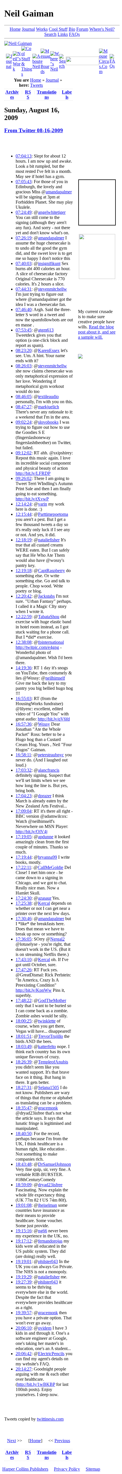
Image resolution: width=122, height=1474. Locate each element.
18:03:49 (23, 1046)
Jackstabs (46, 596)
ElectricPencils (51, 1353)
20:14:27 (23, 1369)
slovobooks (48, 422)
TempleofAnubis (53, 1061)
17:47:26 (23, 969)
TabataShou (48, 616)
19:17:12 (23, 1241)
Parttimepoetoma (53, 514)
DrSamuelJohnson (54, 1164)
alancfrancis (48, 770)
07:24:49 (23, 212)
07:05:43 (23, 181)
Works (42, 29)
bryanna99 (47, 857)
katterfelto (47, 1046)
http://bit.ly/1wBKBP (36, 1384)
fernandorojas (50, 1241)
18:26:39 (23, 1061)
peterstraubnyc (51, 754)
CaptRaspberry (51, 570)
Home (15, 29)
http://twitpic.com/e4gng (37, 647)
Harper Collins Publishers (25, 1469)
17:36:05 (23, 939)
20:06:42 (23, 1353)
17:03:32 (23, 770)
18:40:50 (23, 1133)
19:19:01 (23, 1261)
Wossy (44, 724)
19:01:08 (23, 1205)
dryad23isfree (50, 1184)
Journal (28, 29)
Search (50, 34)
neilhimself (55, 678)
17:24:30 (23, 898)
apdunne (45, 836)
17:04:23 (23, 795)
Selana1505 (48, 1087)
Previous (62, 1440)
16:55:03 (23, 698)
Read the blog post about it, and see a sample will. (96, 331)
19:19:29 (23, 1276)
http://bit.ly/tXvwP (32, 498)
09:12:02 (23, 452)
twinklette (47, 1020)
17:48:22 (23, 1000)
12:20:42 (23, 596)
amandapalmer (59, 191)
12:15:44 (23, 514)
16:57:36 (23, 724)
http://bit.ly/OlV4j (31, 831)
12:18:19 (23, 539)
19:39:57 (23, 1312)
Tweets (36, 85)
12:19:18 (23, 570)
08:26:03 (23, 365)
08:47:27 (23, 406)
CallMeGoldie (50, 867)
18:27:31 (23, 1087)
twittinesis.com (50, 1419)
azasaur (44, 898)
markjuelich (48, 406)
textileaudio (48, 396)
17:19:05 (23, 836)
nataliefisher (49, 539)
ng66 (42, 1230)
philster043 (48, 1261)
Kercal (44, 903)
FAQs (74, 34)
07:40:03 (23, 263)
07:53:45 (23, 330)
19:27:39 (23, 1282)
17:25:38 (23, 903)
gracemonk (48, 1108)
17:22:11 (23, 867)
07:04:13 (23, 156)
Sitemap (93, 1469)
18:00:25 (23, 1020)
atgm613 (46, 330)
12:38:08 (23, 642)
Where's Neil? (102, 29)
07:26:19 (23, 237)
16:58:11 (23, 754)
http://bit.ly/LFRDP (33, 473)
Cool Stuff (58, 29)
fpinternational (51, 642)
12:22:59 (23, 616)
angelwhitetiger (52, 212)
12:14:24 (23, 504)
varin (42, 504)
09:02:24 (23, 422)
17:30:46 (23, 918)
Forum (82, 29)
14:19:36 (23, 667)
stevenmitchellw (52, 289)
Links (63, 34)
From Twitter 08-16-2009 (33, 130)
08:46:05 (23, 396)
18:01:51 (23, 1036)
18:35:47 (23, 1108)
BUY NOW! (97, 216)
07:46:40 (23, 309)
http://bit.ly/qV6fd (54, 719)
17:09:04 (23, 811)
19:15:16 (23, 1230)
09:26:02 (23, 478)
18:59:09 (23, 1184)
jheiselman (47, 1205)
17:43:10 (23, 959)
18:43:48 (23, 1164)
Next (11, 1440)
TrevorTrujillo (50, 1036)
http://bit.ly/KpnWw (34, 990)
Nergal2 (57, 939)
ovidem (44, 1328)
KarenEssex (49, 350)
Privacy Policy (67, 1469)
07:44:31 (23, 289)
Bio (72, 29)
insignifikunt (49, 263)
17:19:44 (23, 857)
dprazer (44, 795)
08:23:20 (23, 350)
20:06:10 (23, 1328)
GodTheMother (52, 1000)
